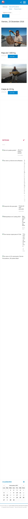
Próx (7, 144)
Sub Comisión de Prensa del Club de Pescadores (18, 505)
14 (7, 495)
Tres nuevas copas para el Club (24, 240)
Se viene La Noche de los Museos (24, 177)
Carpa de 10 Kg (7, 89)
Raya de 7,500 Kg (8, 53)
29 (10, 500)
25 (20, 497)
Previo (6, 144)
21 (7, 497)
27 (4, 500)
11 (20, 492)
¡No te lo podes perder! (20, 151)
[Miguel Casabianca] (14, 73)
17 (17, 495)
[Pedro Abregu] (14, 37)
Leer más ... (13, 56)
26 (23, 497)
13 (4, 495)
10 (17, 492)
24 (17, 497)
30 (13, 500)
